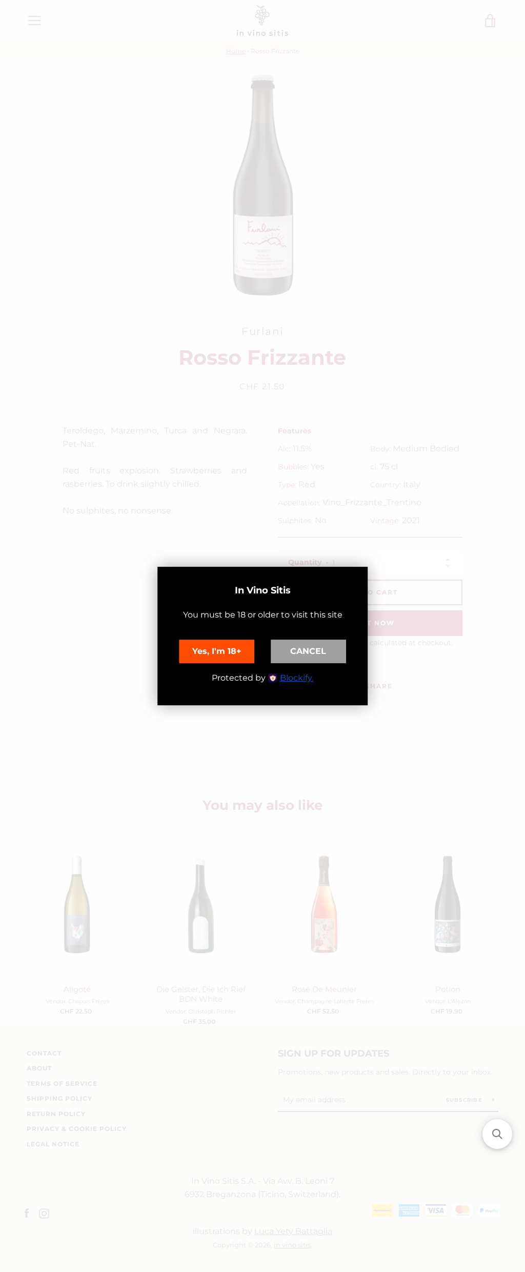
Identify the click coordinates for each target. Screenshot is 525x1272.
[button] (497, 1134)
